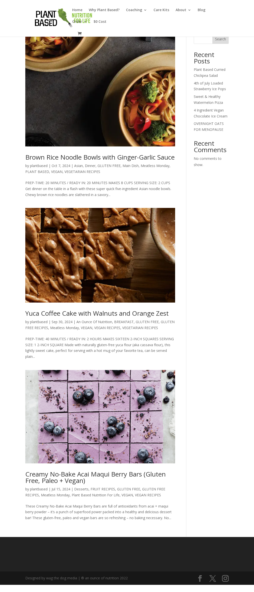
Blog (201, 10)
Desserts (81, 489)
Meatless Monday (155, 165)
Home (77, 10)
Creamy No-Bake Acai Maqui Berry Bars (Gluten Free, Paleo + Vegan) (95, 477)
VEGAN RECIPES (107, 327)
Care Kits (161, 10)
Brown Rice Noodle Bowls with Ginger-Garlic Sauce (100, 157)
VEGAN (57, 171)
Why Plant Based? (104, 10)
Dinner (90, 165)
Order (77, 22)
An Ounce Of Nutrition (94, 321)
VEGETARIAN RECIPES (82, 171)
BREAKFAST (124, 321)
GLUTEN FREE (109, 165)
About (181, 10)
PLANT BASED (37, 171)
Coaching (134, 10)
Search (220, 39)
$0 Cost (100, 22)
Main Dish (131, 165)
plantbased (39, 165)
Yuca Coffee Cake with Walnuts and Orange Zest (97, 313)
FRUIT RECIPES (103, 489)
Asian (78, 165)
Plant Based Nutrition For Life (96, 495)
